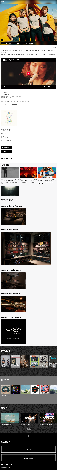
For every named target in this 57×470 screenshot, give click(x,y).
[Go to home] (5, 1)
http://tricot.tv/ (14, 104)
